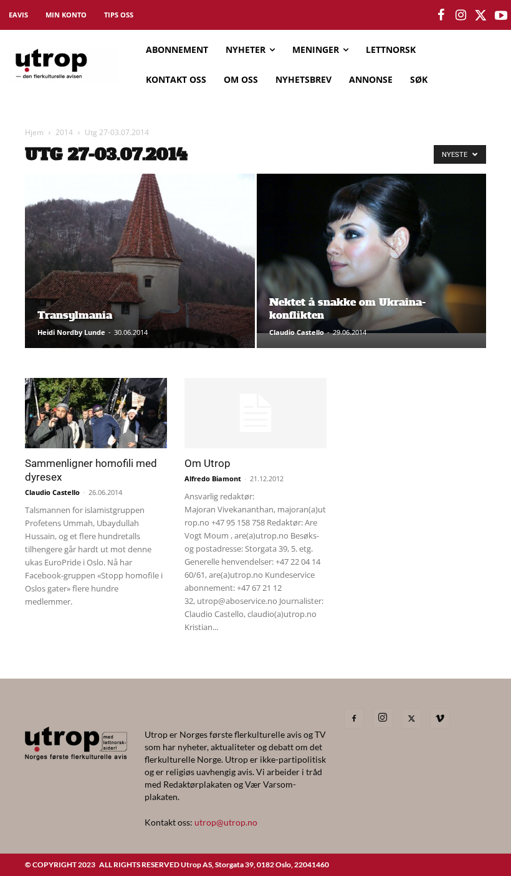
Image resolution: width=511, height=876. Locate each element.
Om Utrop (207, 463)
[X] (411, 718)
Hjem (34, 132)
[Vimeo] (440, 718)
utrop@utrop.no (225, 822)
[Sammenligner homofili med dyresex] (96, 413)
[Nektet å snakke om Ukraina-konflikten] (372, 253)
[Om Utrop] (255, 413)
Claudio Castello (296, 332)
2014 (64, 132)
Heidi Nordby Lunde (71, 332)
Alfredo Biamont (212, 478)
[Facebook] (354, 718)
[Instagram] (383, 718)
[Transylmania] (140, 273)
